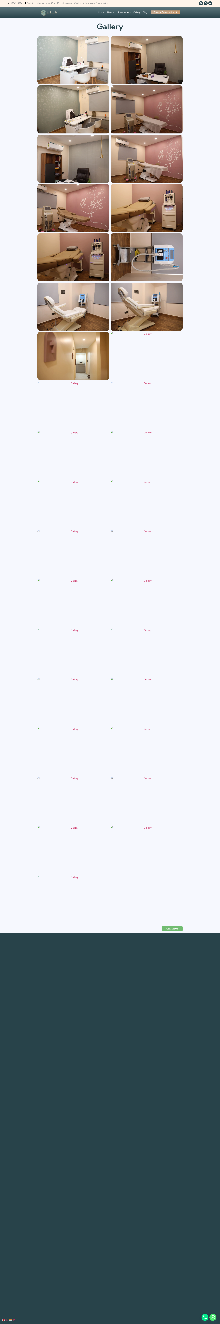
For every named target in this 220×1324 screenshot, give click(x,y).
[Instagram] (206, 3)
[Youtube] (210, 3)
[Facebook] (201, 3)
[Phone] (205, 1317)
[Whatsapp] (212, 1317)
